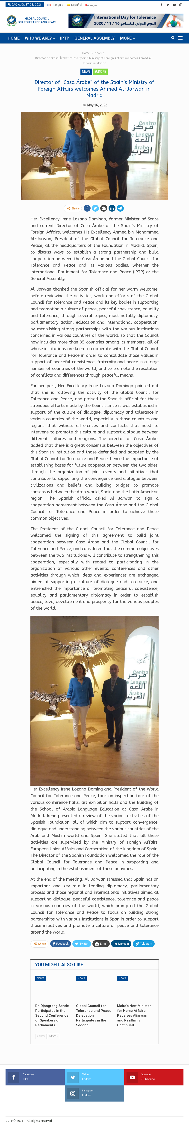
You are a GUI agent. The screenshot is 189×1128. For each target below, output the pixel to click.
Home (14, 38)
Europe (100, 72)
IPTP (64, 38)
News (86, 72)
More (126, 38)
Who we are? (38, 38)
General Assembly (94, 38)
